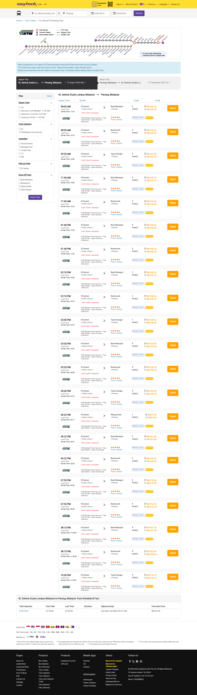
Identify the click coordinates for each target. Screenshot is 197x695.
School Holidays (89, 686)
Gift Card (64, 664)
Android (86, 661)
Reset (49, 96)
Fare (157, 100)
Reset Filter (35, 197)
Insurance (149, 118)
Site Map (19, 682)
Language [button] (163, 4)
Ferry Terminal (44, 688)
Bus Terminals (44, 667)
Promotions (21, 670)
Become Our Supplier (114, 661)
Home (19, 20)
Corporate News (22, 667)
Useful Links (110, 672)
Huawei (86, 667)
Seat (135, 100)
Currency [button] (151, 4)
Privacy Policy (111, 675)
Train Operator (44, 673)
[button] (143, 4)
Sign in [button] (119, 4)
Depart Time (64, 100)
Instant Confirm (139, 118)
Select (173, 108)
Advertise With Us (112, 682)
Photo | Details (116, 120)
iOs (84, 664)
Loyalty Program (112, 669)
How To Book (21, 673)
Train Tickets (30, 20)
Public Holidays (89, 683)
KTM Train (23, 611)
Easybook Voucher (68, 661)
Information (88, 680)
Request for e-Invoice (114, 685)
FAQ (17, 676)
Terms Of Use (111, 678)
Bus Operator (44, 664)
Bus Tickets (43, 661)
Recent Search (132, 4)
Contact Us (175, 4)
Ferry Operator (44, 685)
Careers (19, 685)
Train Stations (44, 676)
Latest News (21, 664)
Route (82, 100)
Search (139, 13)
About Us (20, 661)
